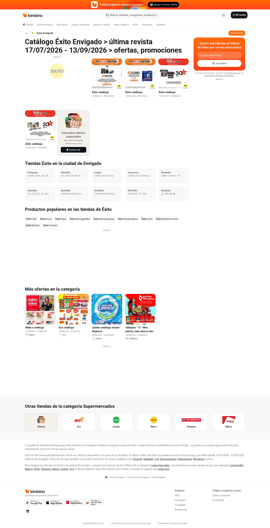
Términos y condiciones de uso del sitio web (130, 523)
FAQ (177, 495)
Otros (135, 24)
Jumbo (64, 469)
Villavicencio (185, 459)
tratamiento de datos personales (219, 75)
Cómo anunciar (221, 495)
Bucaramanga (168, 459)
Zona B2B (218, 500)
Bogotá (137, 459)
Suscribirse (238, 33)
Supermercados (45, 24)
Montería (198, 459)
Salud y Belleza (121, 24)
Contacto (180, 500)
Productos (147, 24)
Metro (56, 469)
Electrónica (62, 24)
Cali (157, 459)
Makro (29, 469)
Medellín (148, 459)
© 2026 (93, 523)
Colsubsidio (236, 465)
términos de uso (233, 73)
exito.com (163, 469)
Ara (72, 469)
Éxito (37, 469)
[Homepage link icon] (106, 477)
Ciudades (160, 24)
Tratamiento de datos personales (172, 523)
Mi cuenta (240, 15)
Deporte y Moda (101, 24)
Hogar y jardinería (80, 24)
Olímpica (46, 469)
